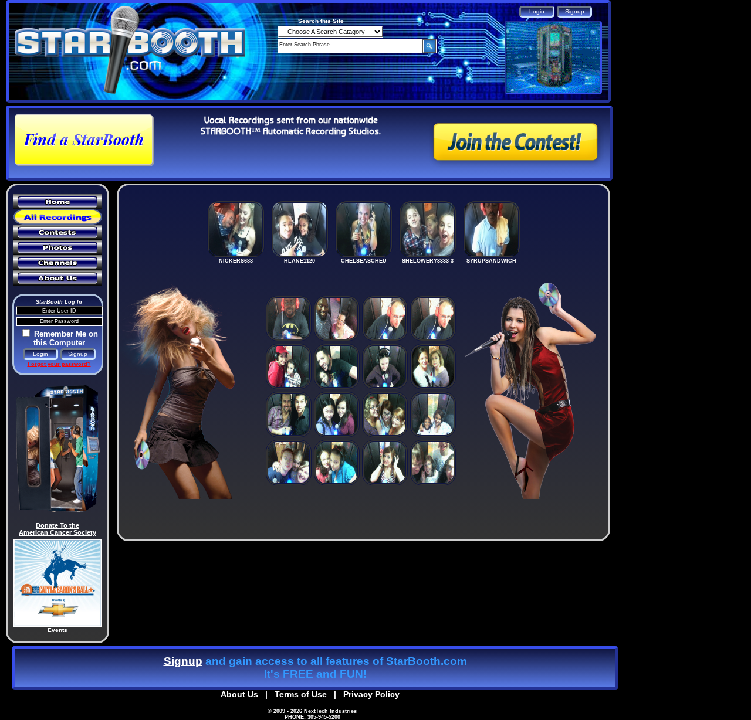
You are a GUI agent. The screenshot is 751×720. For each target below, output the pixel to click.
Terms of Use (301, 694)
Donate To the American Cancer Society (57, 529)
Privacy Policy (371, 694)
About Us (239, 694)
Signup (183, 661)
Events (57, 630)
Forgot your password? (59, 364)
